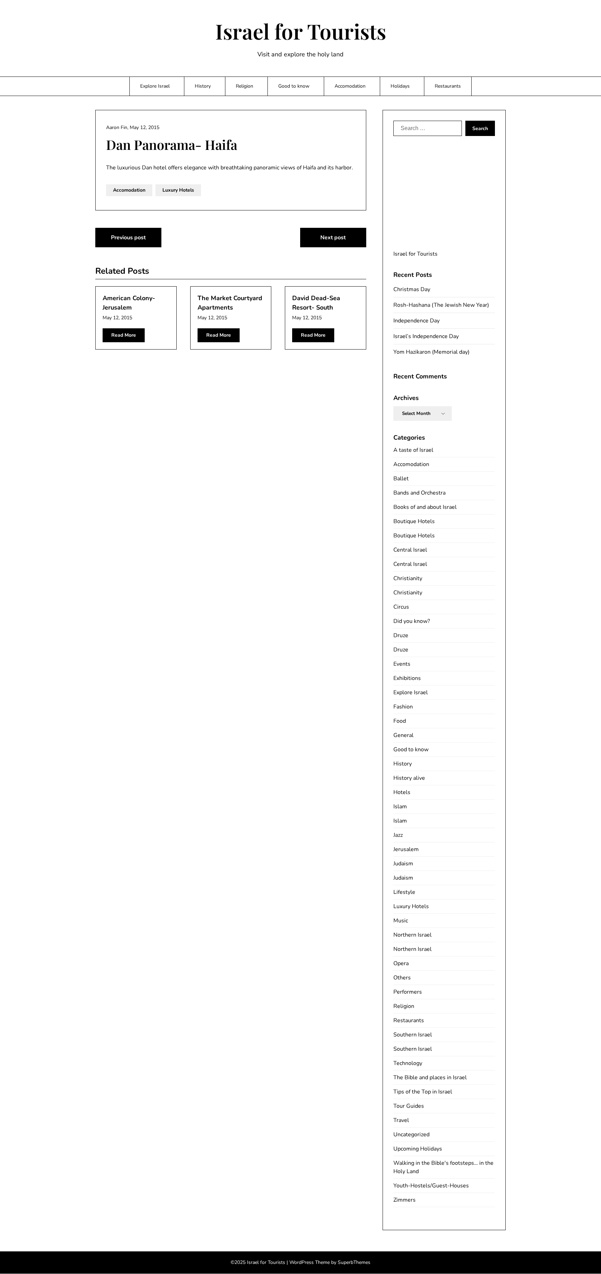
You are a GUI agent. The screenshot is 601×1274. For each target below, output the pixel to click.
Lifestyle (404, 892)
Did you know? (411, 621)
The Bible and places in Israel (430, 1077)
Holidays (400, 86)
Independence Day (416, 320)
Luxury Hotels (178, 190)
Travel (401, 1120)
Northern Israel (412, 935)
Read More (123, 335)
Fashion (403, 707)
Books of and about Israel (425, 507)
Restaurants (448, 86)
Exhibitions (407, 678)
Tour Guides (408, 1106)
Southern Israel (412, 1035)
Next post (333, 237)
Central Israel (410, 550)
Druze (400, 635)
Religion (244, 86)
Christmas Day (411, 289)
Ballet (401, 478)
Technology (407, 1063)
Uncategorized (411, 1134)
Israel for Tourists (300, 31)
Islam (400, 806)
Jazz (398, 835)
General (403, 735)
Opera (401, 963)
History (203, 86)
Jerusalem (406, 849)
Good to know (294, 86)
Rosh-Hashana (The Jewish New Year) (441, 305)
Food (399, 721)
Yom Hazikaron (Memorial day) (431, 352)
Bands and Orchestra (419, 493)
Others (402, 977)
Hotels (401, 792)
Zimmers (404, 1200)
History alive (409, 778)
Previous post (128, 237)
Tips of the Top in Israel (422, 1092)
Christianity (407, 578)
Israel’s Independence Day (426, 336)
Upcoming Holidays (417, 1149)
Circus (401, 607)
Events (401, 664)
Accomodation (350, 86)
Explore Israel (155, 86)
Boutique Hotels (414, 521)
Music (400, 920)
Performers (407, 992)
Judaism (403, 863)
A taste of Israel (413, 450)
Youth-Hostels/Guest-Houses (431, 1185)
